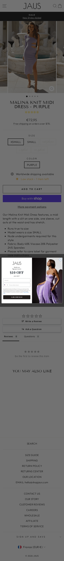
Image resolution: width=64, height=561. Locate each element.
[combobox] (5, 285)
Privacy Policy (25, 292)
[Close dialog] (60, 259)
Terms (4, 293)
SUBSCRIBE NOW (16, 297)
